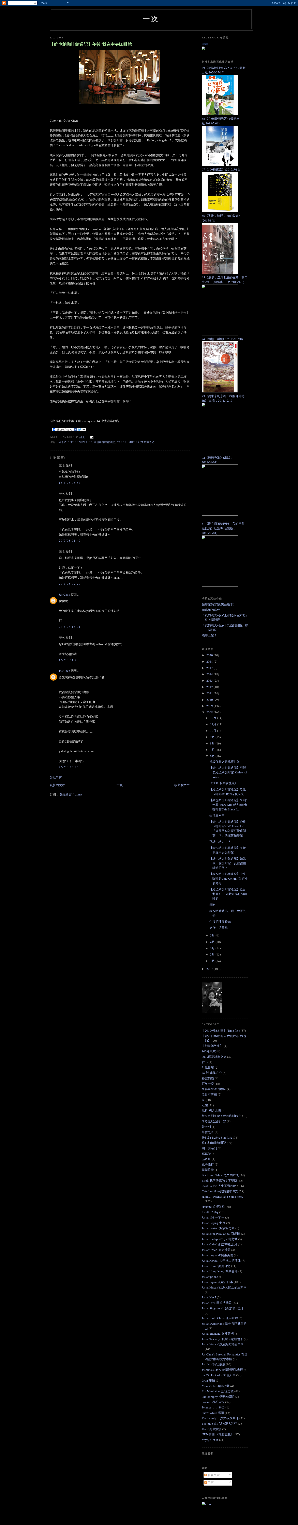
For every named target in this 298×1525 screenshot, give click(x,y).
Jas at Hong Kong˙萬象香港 (220, 1271)
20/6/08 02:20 (70, 583)
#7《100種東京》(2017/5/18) (221, 169)
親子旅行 (208, 1164)
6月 (212, 756)
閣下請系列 (209, 1148)
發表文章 (213, 1475)
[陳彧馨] (203, 49)
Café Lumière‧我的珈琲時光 (135, 442)
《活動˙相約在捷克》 (223, 783)
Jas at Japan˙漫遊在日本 (217, 1282)
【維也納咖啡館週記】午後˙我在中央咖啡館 (91, 44)
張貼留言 (56, 777)
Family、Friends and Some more (222, 1196)
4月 (212, 942)
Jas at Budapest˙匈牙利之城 (219, 1239)
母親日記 (208, 1067)
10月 (213, 731)
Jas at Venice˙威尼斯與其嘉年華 (222, 1344)
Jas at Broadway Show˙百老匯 (221, 1233)
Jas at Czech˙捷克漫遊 (216, 1250)
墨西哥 (206, 1159)
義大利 (206, 1127)
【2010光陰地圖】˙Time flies (221, 1030)
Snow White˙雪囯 (213, 1413)
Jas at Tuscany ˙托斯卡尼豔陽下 (222, 1339)
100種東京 (209, 1051)
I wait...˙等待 (210, 1212)
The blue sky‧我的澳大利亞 (219, 1423)
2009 (210, 706)
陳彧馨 (205, 44)
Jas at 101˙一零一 (213, 1217)
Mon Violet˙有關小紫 (215, 1386)
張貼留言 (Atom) (71, 794)
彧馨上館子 (209, 635)
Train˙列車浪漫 (211, 1429)
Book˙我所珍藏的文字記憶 (219, 1180)
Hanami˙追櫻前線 (213, 1207)
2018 (210, 661)
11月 (213, 724)
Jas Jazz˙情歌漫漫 (213, 1364)
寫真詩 (206, 1154)
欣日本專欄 (209, 1094)
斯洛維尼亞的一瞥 (214, 1121)
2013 (210, 680)
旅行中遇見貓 (218, 928)
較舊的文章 (182, 785)
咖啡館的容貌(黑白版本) (218, 604)
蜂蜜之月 (208, 1132)
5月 (212, 935)
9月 (212, 737)
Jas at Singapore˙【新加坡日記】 (223, 1308)
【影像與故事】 (212, 1046)
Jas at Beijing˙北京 (213, 1223)
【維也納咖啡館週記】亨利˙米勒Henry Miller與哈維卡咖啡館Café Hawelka (228, 804)
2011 (210, 693)
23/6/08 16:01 (70, 627)
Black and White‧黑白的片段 (220, 1175)
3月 (212, 948)
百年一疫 (208, 1084)
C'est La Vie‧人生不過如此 (219, 1186)
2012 (210, 687)
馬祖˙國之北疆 (211, 1110)
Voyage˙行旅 (210, 1440)
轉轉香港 (208, 1170)
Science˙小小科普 (213, 1407)
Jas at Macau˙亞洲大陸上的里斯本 (224, 1287)
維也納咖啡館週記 (104, 442)
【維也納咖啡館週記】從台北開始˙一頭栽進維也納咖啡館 (228, 893)
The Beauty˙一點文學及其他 (220, 1418)
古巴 (205, 1062)
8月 (212, 743)
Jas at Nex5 (209, 1297)
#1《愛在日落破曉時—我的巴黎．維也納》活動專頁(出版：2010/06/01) (225, 528)
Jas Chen (64, 594)
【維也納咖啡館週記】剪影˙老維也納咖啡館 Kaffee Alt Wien (228, 772)
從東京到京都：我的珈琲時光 (221, 1116)
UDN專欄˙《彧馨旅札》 (218, 1434)
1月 (212, 961)
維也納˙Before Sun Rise (75, 442)
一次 (151, 18)
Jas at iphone (210, 1277)
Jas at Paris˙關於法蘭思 (217, 1303)
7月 (212, 750)
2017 (210, 668)
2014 (210, 674)
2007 (210, 969)
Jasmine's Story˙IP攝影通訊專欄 (222, 1370)
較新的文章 (57, 785)
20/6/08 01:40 (70, 540)
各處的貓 (208, 1078)
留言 (210, 1482)
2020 (210, 655)
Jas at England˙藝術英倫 (217, 1255)
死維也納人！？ (220, 841)
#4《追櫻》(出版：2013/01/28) (222, 339)
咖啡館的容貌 (211, 610)
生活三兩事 (217, 815)
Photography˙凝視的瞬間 (218, 1397)
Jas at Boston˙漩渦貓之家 (218, 1228)
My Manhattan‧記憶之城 (218, 1391)
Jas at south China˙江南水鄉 (220, 1318)
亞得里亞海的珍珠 (214, 1089)
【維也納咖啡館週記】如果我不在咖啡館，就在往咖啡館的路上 (227, 863)
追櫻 (205, 1105)
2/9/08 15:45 (69, 767)
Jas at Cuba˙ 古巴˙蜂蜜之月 (219, 1244)
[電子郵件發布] (91, 437)
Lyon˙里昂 (208, 1380)
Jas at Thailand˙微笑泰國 (218, 1333)
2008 (210, 712)
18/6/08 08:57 (70, 482)
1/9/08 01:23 (69, 660)
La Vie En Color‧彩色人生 (218, 1375)
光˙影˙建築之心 (212, 1073)
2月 (212, 954)
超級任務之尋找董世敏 (224, 761)
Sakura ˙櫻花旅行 (213, 1402)
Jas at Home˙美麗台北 (216, 1266)
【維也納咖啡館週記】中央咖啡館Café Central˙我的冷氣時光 (228, 878)
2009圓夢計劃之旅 (214, 1057)
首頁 (120, 785)
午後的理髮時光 (220, 921)
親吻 (212, 904)
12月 (213, 718)
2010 (210, 700)
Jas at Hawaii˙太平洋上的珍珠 (221, 1260)
